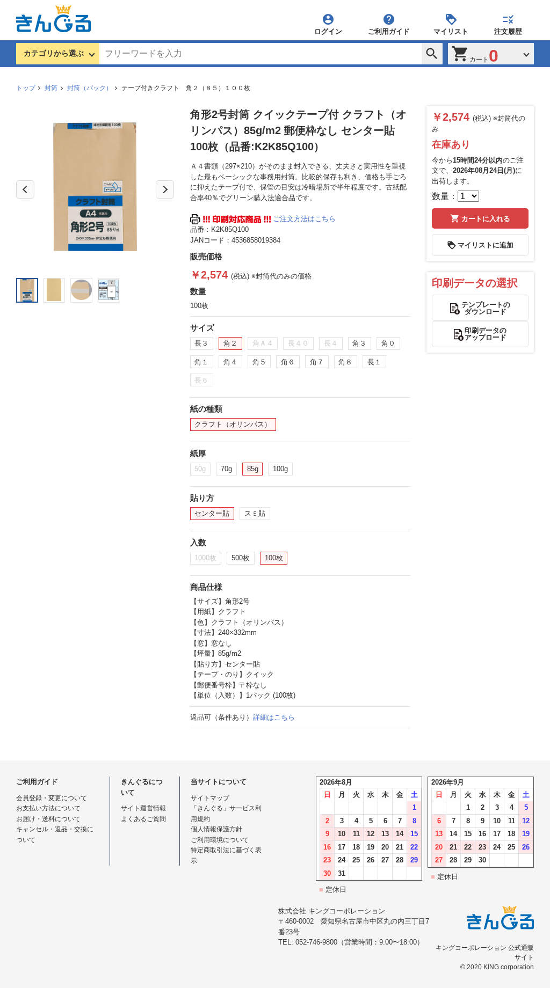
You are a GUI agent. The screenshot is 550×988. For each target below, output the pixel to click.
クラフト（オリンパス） (232, 424)
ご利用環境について (220, 840)
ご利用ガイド (389, 31)
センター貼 (211, 513)
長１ (374, 362)
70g (226, 469)
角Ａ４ (262, 343)
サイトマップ (210, 798)
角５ (259, 362)
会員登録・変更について (51, 798)
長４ (331, 343)
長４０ (298, 343)
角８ (345, 362)
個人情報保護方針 (216, 829)
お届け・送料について (48, 819)
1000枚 (205, 558)
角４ (230, 362)
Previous (25, 189)
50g (200, 469)
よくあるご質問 (143, 819)
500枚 (240, 558)
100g (280, 469)
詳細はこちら (274, 717)
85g (252, 469)
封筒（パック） (89, 88)
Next (165, 189)
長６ (201, 380)
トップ (25, 88)
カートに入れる (485, 219)
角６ (288, 362)
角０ (388, 343)
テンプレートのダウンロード (485, 308)
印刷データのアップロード (485, 333)
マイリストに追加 (485, 245)
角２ (230, 343)
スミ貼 (254, 513)
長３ (201, 343)
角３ (359, 343)
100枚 (274, 558)
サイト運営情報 (143, 808)
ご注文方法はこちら (304, 219)
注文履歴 (508, 31)
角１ (201, 362)
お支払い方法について (48, 808)
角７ (317, 362)
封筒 (51, 88)
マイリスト (450, 31)
